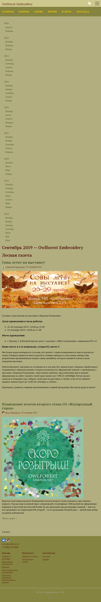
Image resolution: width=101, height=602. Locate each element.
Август (8, 115)
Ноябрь (8, 89)
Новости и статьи (30, 556)
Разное (66, 11)
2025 (6, 37)
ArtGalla (82, 11)
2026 (6, 23)
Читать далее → (10, 518)
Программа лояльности (7, 563)
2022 (6, 107)
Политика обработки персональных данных (8, 579)
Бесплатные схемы (27, 560)
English (45, 559)
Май (7, 236)
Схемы (38, 11)
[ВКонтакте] (3, 541)
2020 (6, 158)
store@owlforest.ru (10, 544)
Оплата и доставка (6, 557)
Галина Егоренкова (15, 267)
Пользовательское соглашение (10, 571)
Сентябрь (9, 63)
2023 (6, 81)
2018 (6, 213)
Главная (8, 11)
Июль (8, 166)
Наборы (24, 11)
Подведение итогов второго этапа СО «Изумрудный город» (47, 406)
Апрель (8, 27)
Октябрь (9, 188)
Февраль (9, 31)
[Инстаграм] (7, 541)
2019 (6, 180)
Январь (8, 49)
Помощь (6, 553)
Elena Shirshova (12, 412)
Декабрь (9, 41)
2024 (6, 55)
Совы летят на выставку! (23, 262)
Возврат (5, 567)
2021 (6, 133)
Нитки (52, 11)
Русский (46, 556)
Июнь (8, 232)
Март (7, 170)
